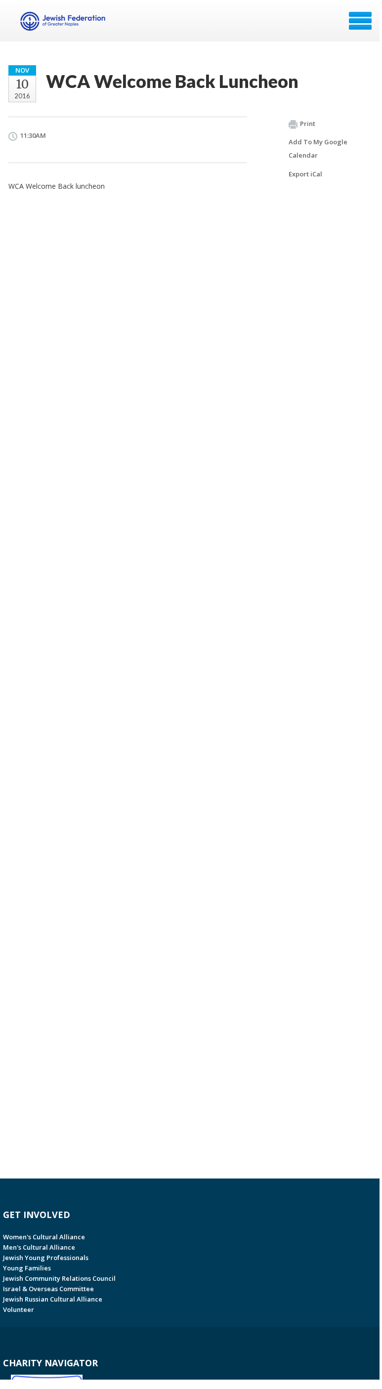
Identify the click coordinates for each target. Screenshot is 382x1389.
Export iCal (305, 173)
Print (307, 123)
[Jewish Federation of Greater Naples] (64, 24)
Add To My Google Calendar (318, 148)
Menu (360, 21)
